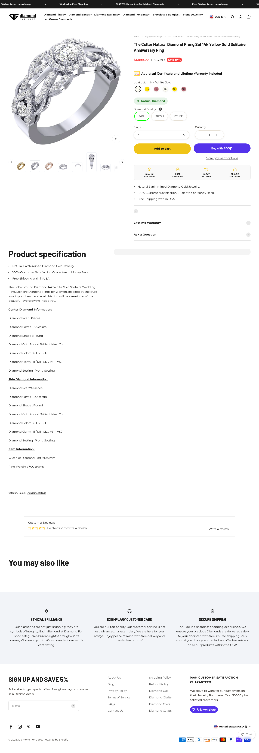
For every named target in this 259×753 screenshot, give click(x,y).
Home (136, 36)
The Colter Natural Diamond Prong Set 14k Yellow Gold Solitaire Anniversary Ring (204, 36)
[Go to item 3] (49, 166)
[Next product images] (122, 162)
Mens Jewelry (192, 14)
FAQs (111, 704)
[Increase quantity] (217, 135)
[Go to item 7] (105, 168)
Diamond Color (159, 704)
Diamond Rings (54, 14)
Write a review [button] (219, 529)
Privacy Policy (117, 690)
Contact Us (115, 710)
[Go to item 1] (21, 166)
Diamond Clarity (160, 697)
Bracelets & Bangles (165, 14)
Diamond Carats (160, 710)
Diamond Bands (79, 14)
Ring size (139, 127)
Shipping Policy (160, 677)
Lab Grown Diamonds (58, 19)
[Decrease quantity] (202, 135)
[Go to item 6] (91, 162)
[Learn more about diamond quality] (160, 109)
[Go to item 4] (63, 167)
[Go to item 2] (35, 166)
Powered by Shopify (56, 739)
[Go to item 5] (77, 167)
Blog (111, 684)
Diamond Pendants (135, 14)
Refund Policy (159, 684)
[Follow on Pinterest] (28, 726)
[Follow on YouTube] (37, 726)
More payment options (222, 158)
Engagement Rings (153, 36)
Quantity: (200, 127)
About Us (114, 677)
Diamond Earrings (106, 14)
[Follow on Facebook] (10, 726)
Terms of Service (119, 697)
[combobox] (161, 135)
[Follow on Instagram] (19, 726)
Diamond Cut (158, 690)
